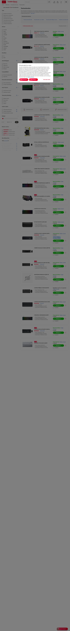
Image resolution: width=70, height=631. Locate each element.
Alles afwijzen (33, 79)
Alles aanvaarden (24, 79)
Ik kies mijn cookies (46, 79)
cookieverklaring (31, 77)
